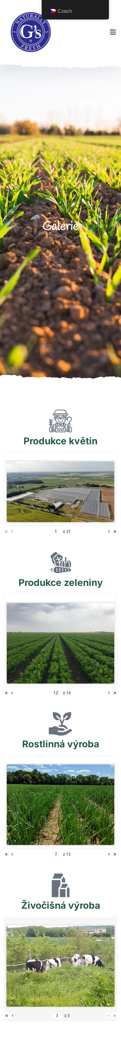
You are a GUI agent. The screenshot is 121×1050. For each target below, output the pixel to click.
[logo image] (30, 32)
